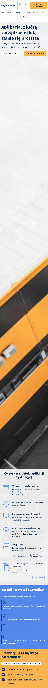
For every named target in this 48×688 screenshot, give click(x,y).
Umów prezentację (38, 5)
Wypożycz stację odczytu (34, 12)
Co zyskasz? (7, 12)
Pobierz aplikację (11, 53)
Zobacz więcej (39, 577)
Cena (18, 12)
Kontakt (23, 17)
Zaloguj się (23, 4)
